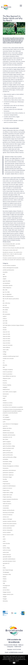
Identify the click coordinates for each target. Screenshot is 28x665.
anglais (4, 278)
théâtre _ (5, 581)
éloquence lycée (7, 378)
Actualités (5, 272)
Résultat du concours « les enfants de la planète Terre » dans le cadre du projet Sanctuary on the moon (12, 254)
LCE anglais (5, 415)
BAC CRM (5, 290)
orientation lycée (7, 463)
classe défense (6, 347)
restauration (6, 508)
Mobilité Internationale (8, 432)
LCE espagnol (6, 417)
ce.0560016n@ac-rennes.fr (16, 652)
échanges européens (8, 369)
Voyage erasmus (7, 592)
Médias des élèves (7, 428)
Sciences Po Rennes (7, 514)
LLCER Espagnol (6, 419)
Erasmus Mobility (7, 385)
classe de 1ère (6, 332)
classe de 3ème (6, 336)
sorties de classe (7, 550)
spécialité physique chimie (9, 561)
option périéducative (8, 452)
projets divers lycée (7, 494)
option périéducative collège (9, 457)
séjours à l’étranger (7, 519)
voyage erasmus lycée (8, 594)
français (5, 396)
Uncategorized (6, 585)
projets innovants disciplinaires (10, 499)
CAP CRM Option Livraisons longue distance (13, 325)
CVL (4, 363)
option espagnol (7, 441)
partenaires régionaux (8, 474)
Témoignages (6, 572)
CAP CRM (5, 321)
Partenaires (5, 468)
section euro (6, 517)
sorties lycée (6, 552)
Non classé (5, 439)
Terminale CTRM (7, 574)
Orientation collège (7, 461)
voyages (5, 596)
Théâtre (5, 579)
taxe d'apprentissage (8, 570)
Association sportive (7, 285)
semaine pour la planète (9, 525)
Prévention (5, 481)
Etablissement (6, 389)
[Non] (26, 660)
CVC (4, 360)
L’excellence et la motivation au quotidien (13, 407)
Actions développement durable (10, 267)
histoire (4, 400)
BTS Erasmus (6, 307)
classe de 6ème (6, 343)
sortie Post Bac (6, 543)
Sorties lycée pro (7, 554)
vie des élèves (6, 590)
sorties (4, 545)
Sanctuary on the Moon (8, 512)
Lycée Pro (5, 426)
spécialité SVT (6, 563)
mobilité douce (6, 430)
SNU (4, 536)
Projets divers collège (8, 492)
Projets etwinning (7, 497)
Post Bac (5, 479)
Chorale (5, 329)
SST (4, 565)
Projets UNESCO (7, 501)
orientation (5, 459)
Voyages (5, 599)
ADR (4, 274)
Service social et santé (8, 534)
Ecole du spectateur (7, 371)
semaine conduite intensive (9, 521)
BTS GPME (5, 309)
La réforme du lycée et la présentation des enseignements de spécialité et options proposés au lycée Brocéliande (13, 411)
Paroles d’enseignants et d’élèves (11, 466)
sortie (4, 539)
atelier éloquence (7, 287)
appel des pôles (6, 281)
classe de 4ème (6, 338)
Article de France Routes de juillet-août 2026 (13, 248)
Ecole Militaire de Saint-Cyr (9, 376)
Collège (4, 351)
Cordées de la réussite (8, 358)
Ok (14, 662)
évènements (6, 394)
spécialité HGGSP (7, 556)
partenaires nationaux (8, 472)
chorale (4, 327)
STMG (4, 568)
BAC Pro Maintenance (8, 296)
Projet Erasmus (6, 483)
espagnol (5, 387)
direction (5, 365)
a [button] (21, 6)
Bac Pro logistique (7, 294)
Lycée (4, 421)
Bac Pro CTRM (6, 292)
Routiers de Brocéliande (8, 510)
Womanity (5, 601)
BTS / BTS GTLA (6, 303)
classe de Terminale (7, 345)
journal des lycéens (7, 405)
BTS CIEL (5, 305)
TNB (4, 583)
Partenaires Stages (7, 477)
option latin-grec (7, 450)
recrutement (6, 505)
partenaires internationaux (9, 470)
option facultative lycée (8, 448)
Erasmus (5, 380)
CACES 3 (5, 318)
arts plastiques (6, 283)
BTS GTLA (5, 312)
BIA (3, 301)
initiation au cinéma (7, 402)
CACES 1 (5, 316)
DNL (4, 367)
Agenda (4, 276)
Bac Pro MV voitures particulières (11, 298)
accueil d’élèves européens (9, 265)
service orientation (7, 528)
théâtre (4, 576)
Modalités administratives (9, 435)
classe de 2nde (6, 334)
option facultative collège (9, 446)
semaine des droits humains (10, 523)
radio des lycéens (7, 503)
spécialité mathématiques (9, 559)
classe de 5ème (6, 340)
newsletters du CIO (7, 437)
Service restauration (7, 530)
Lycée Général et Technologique (10, 424)
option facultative (7, 444)
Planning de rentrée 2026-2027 (10, 250)
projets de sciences (7, 488)
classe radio (6, 349)
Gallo (4, 398)
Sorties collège (6, 548)
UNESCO (5, 587)
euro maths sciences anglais (9, 391)
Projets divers (6, 490)
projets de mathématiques (9, 486)
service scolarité (7, 532)
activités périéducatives (8, 270)
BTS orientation (6, 314)
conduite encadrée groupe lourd (10, 356)
